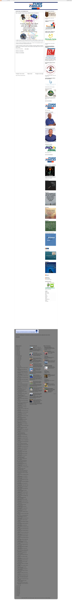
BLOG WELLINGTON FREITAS (48, 388)
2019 (17, 354)
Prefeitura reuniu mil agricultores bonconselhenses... (21, 417)
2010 (17, 595)
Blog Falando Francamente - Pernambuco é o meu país (48, 365)
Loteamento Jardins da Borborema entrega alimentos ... (21, 403)
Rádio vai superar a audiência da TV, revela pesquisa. (22, 459)
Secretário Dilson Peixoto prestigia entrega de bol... (21, 405)
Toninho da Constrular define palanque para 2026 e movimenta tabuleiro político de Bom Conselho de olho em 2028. (37, 400)
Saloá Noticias (46, 379)
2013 (17, 592)
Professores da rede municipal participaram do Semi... (21, 395)
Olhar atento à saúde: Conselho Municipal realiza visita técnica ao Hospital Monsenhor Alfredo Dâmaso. (37, 394)
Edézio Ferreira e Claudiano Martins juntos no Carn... (22, 388)
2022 (17, 351)
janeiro (18, 585)
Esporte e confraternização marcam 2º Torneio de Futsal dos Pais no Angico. (51, 352)
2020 (17, 353)
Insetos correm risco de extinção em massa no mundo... (22, 516)
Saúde (46, 298)
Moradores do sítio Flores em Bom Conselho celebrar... (21, 581)
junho (18, 362)
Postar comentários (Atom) (21, 75)
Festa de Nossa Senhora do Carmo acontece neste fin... (22, 490)
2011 (17, 594)
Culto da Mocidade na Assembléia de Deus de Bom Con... (22, 419)
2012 (17, 593)
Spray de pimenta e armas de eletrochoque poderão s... (21, 457)
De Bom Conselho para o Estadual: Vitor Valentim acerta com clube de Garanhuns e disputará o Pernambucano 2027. (37, 376)
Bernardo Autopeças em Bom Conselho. (22, 582)
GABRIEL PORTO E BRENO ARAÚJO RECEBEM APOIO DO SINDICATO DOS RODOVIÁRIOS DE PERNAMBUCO (51, 390)
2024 (17, 349)
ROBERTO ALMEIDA (47, 374)
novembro (18, 356)
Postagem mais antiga (39, 73)
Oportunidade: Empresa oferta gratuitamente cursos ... (21, 469)
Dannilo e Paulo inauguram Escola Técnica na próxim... (21, 567)
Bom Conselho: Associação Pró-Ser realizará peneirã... (22, 463)
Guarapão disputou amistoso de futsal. (22, 471)
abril (18, 364)
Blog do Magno (46, 371)
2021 (17, 352)
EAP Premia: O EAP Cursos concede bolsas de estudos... (22, 427)
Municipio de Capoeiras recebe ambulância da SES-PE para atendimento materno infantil (51, 361)
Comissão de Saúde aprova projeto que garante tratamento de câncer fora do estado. (51, 367)
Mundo (46, 300)
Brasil (46, 294)
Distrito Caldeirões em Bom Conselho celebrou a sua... (22, 452)
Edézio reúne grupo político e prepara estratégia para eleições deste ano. (37, 359)
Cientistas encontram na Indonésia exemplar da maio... (21, 407)
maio (18, 363)
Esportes (46, 296)
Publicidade (46, 301)
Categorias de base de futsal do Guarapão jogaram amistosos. (37, 364)
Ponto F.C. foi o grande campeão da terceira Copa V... (22, 450)
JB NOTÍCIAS (46, 356)
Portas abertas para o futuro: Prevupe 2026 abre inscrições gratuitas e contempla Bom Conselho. (37, 369)
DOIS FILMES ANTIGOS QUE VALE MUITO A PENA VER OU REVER (51, 376)
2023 (17, 350)
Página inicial (29, 73)
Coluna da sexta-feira (47, 372)
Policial (46, 297)
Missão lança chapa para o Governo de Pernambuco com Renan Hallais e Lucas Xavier (51, 384)
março (18, 365)
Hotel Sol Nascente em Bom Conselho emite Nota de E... (22, 562)
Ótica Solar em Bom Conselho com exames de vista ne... (21, 462)
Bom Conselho (47, 293)
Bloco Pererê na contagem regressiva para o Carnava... (22, 393)
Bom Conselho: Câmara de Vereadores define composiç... (22, 487)
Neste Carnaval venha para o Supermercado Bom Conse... (21, 433)
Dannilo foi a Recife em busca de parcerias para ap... (21, 505)
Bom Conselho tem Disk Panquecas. (22, 460)
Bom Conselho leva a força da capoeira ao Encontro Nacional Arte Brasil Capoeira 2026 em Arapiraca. (37, 382)
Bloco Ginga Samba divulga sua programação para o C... (21, 390)
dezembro (18, 355)
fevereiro (18, 366)
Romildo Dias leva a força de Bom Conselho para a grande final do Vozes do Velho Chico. (37, 388)
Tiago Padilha (48, 278)
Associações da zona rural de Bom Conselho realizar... (21, 506)
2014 (17, 591)
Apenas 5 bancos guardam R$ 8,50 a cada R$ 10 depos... (22, 541)
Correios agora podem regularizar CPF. (22, 470)
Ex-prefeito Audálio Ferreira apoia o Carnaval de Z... (22, 414)
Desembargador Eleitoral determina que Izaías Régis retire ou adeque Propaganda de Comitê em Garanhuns (49, 348)
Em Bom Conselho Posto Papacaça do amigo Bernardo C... (22, 569)
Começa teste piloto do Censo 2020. (22, 443)
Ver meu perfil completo (48, 279)
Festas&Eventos (47, 299)
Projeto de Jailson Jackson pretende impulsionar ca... (22, 422)
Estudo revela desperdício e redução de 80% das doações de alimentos (49, 357)
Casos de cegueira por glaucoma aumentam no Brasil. (21, 497)
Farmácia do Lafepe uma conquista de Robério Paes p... (22, 476)
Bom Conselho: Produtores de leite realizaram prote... (21, 510)
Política (46, 295)
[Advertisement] (48, 315)
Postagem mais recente (20, 73)
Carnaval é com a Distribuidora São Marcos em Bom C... (22, 553)
